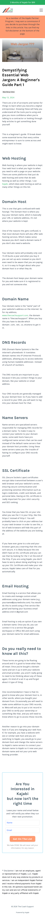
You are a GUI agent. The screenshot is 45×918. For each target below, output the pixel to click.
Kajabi (5, 184)
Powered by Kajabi (22, 912)
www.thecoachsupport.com (15, 315)
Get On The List (22, 838)
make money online (9, 92)
